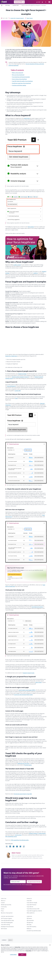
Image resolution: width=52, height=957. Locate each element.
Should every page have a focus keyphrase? (21, 83)
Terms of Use (17, 947)
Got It (22, 954)
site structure (18, 835)
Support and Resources (7, 916)
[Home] (1, 5)
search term (27, 118)
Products (29, 898)
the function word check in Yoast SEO (23, 794)
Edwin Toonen (30, 18)
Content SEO (16, 5)
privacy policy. (29, 884)
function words (28, 765)
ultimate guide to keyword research (20, 377)
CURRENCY (4, 940)
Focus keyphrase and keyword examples (21, 77)
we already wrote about (37, 607)
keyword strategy (22, 373)
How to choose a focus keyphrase (19, 79)
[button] (26, 248)
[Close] (50, 945)
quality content (17, 265)
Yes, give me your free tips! (34, 881)
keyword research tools (28, 673)
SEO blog (7, 5)
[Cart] (42, 2)
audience (35, 273)
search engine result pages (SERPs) (27, 690)
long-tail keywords (11, 386)
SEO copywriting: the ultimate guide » (20, 840)
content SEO (18, 390)
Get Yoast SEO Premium (14, 574)
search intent (38, 682)
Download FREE (18, 2)
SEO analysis (31, 226)
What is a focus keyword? (17, 72)
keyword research (33, 833)
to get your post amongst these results (23, 694)
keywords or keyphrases (11, 356)
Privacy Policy (28, 950)
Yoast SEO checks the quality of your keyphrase (22, 81)
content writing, (42, 833)
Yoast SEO (3, 898)
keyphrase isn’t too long (23, 763)
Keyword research (20, 18)
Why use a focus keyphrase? (18, 74)
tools (16, 398)
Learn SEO (29, 916)
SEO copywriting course (11, 836)
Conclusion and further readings (19, 85)
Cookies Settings (13, 954)
